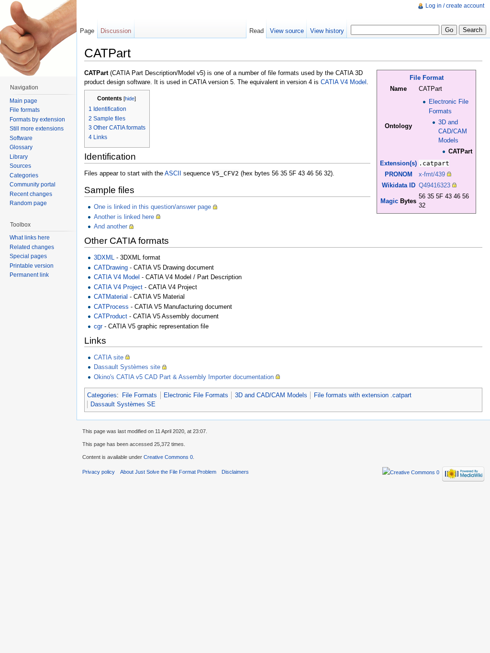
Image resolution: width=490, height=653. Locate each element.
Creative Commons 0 (168, 457)
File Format (427, 77)
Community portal (33, 184)
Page (87, 30)
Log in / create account (454, 5)
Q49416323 (434, 185)
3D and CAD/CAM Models (452, 131)
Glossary (21, 147)
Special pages (28, 256)
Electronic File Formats (196, 395)
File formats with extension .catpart (363, 395)
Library (19, 156)
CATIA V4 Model (344, 82)
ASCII (173, 173)
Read (256, 30)
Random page (28, 203)
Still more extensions (37, 128)
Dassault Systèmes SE (123, 404)
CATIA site (108, 357)
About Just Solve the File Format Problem (168, 472)
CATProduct (110, 316)
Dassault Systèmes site (127, 366)
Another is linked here (124, 216)
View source (287, 30)
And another (110, 226)
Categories (102, 395)
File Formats (139, 395)
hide (129, 98)
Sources (20, 166)
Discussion (115, 30)
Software (21, 138)
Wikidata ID (398, 185)
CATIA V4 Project (118, 287)
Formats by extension (37, 119)
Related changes (32, 247)
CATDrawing (111, 267)
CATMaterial (111, 296)
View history (327, 30)
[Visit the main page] (38, 38)
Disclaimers (235, 472)
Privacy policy (98, 472)
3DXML (104, 257)
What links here (30, 237)
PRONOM (398, 174)
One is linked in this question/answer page (152, 206)
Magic (389, 201)
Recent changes (31, 194)
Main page (23, 101)
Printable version (32, 265)
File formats (25, 110)
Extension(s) (398, 163)
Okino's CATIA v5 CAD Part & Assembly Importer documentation (184, 377)
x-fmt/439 (432, 174)
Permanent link (29, 275)
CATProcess (111, 306)
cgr (98, 326)
